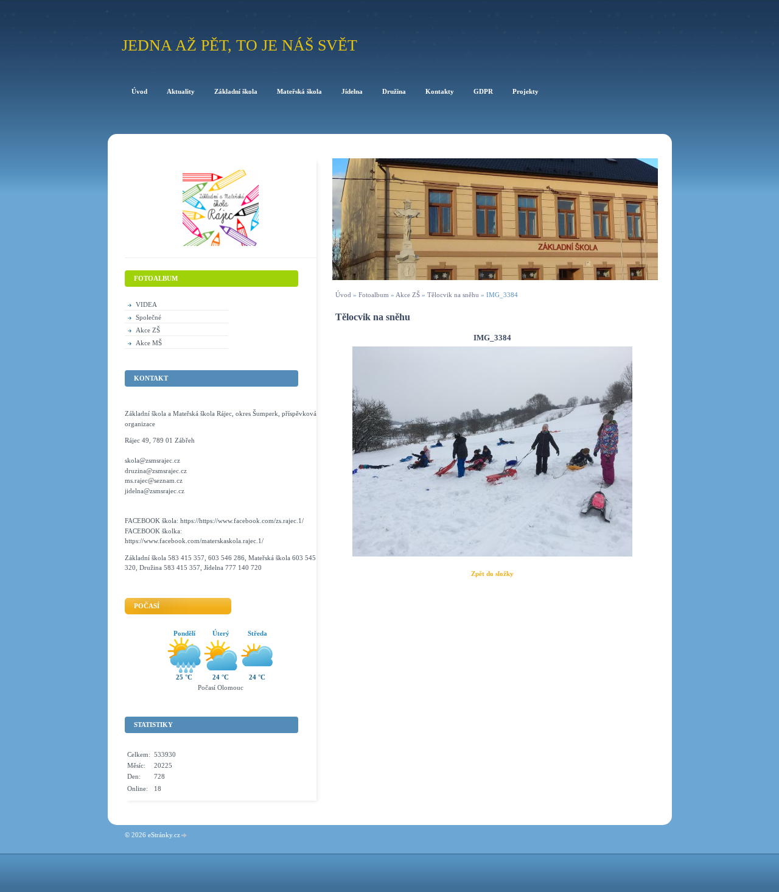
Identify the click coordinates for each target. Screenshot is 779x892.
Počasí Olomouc (220, 687)
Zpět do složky (492, 573)
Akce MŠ (149, 342)
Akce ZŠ (408, 294)
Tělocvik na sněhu (453, 294)
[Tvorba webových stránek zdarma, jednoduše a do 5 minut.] (184, 835)
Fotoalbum (373, 294)
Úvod (343, 294)
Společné (148, 317)
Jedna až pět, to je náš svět (239, 45)
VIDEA (146, 304)
